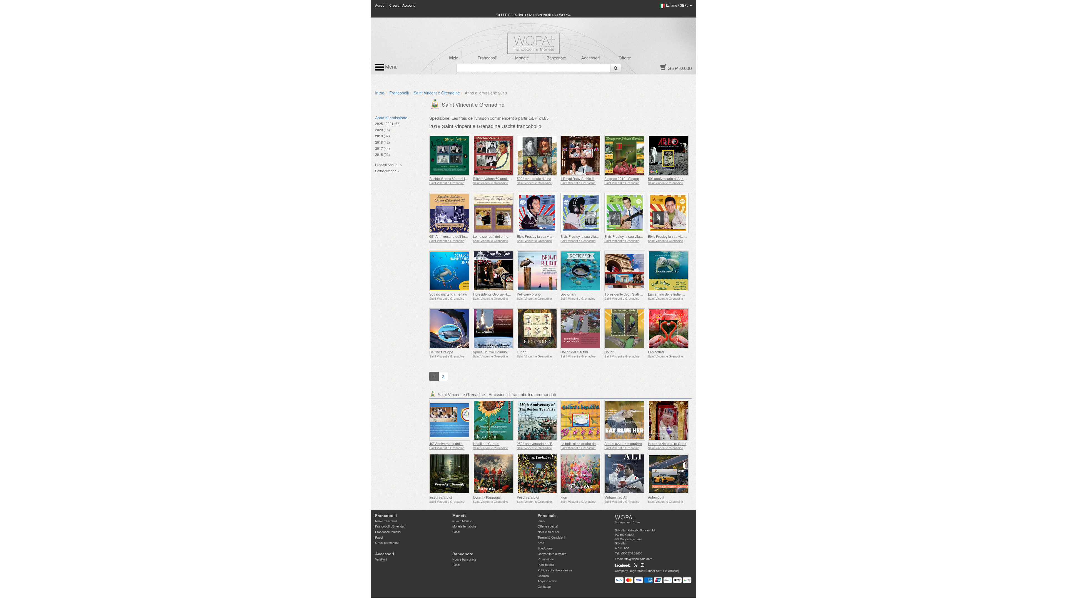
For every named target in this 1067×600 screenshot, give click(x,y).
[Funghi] (537, 328)
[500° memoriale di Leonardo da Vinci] (537, 155)
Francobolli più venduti (390, 526)
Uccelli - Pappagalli (487, 497)
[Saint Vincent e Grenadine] (435, 103)
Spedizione (545, 548)
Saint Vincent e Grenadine (437, 93)
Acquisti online (547, 581)
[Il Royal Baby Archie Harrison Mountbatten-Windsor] (580, 155)
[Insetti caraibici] (449, 474)
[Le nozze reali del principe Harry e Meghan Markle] (493, 213)
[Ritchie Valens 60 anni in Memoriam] (449, 155)
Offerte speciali (548, 526)
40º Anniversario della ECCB (451, 443)
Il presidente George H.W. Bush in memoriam (507, 294)
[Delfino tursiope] (449, 328)
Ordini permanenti (387, 542)
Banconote (556, 58)
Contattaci (544, 586)
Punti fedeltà (546, 564)
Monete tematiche (464, 526)
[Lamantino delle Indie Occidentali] (668, 271)
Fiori (563, 497)
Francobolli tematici (388, 531)
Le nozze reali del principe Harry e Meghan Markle (511, 236)
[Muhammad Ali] (624, 474)
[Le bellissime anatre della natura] (580, 420)
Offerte (625, 58)
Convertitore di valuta (552, 553)
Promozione (546, 559)
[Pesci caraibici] (537, 474)
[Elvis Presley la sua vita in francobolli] (537, 213)
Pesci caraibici (528, 497)
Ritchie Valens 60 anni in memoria (499, 178)
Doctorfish (568, 294)
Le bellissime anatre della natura (585, 443)
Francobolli (487, 58)
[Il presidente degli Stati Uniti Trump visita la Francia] (624, 271)
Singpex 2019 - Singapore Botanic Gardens (637, 178)
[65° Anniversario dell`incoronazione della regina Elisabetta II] (449, 213)
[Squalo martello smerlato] (449, 271)
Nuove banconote (464, 559)
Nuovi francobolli (386, 521)
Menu (391, 67)
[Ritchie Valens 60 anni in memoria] (493, 155)
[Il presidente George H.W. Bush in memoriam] (493, 271)
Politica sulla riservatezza (555, 570)
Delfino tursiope (441, 351)
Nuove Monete (462, 521)
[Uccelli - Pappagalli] (493, 474)
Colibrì (609, 351)
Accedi (380, 5)
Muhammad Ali (615, 497)
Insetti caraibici (440, 497)
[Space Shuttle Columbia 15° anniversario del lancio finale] (493, 328)
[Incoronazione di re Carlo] (668, 420)
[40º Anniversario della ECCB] (449, 420)
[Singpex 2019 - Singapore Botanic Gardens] (624, 155)
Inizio (453, 58)
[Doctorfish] (580, 271)
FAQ (541, 542)
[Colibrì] (624, 328)
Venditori (381, 559)
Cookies (543, 575)
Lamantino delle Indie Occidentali (673, 294)
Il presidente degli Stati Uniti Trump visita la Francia (642, 294)
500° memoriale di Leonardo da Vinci (545, 178)
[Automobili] (668, 474)
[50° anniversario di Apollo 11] (668, 155)
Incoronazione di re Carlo (667, 443)
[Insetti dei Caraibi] (493, 420)
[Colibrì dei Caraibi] (580, 328)
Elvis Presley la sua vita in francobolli (545, 236)
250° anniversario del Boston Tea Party (546, 443)
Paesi (379, 537)
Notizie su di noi (548, 531)
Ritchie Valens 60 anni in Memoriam (456, 178)
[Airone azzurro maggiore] (624, 420)
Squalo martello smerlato (448, 294)
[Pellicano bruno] (537, 271)
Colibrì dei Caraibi (574, 351)
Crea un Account (402, 5)
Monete (522, 58)
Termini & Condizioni (551, 537)
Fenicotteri (656, 351)
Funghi (522, 351)
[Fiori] (580, 474)
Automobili (656, 497)
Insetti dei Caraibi (486, 443)
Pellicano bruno (529, 294)
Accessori (590, 58)
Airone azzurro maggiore (623, 443)
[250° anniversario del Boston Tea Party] (537, 420)
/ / (677, 5)
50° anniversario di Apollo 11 (670, 178)
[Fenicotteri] (668, 328)
